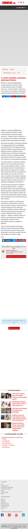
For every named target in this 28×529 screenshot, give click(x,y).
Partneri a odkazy (4, 492)
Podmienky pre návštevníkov (7, 487)
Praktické (12, 69)
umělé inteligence (6, 443)
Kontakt (2, 493)
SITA (18, 72)
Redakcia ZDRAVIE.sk (11, 250)
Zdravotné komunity (5, 505)
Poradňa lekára (4, 507)
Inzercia (2, 490)
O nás (2, 484)
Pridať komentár (14, 328)
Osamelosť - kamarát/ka (8, 445)
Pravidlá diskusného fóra (6, 489)
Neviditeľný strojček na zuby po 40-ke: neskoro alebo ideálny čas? (19, 403)
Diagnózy (3, 500)
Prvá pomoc (3, 502)
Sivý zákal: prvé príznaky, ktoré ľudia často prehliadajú (19, 410)
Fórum (2, 508)
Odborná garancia (5, 485)
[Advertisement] (14, 24)
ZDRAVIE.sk (5, 69)
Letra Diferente (6, 441)
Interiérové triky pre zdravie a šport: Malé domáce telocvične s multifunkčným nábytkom (18, 427)
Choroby (3, 499)
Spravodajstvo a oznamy (10, 72)
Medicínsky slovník (5, 503)
